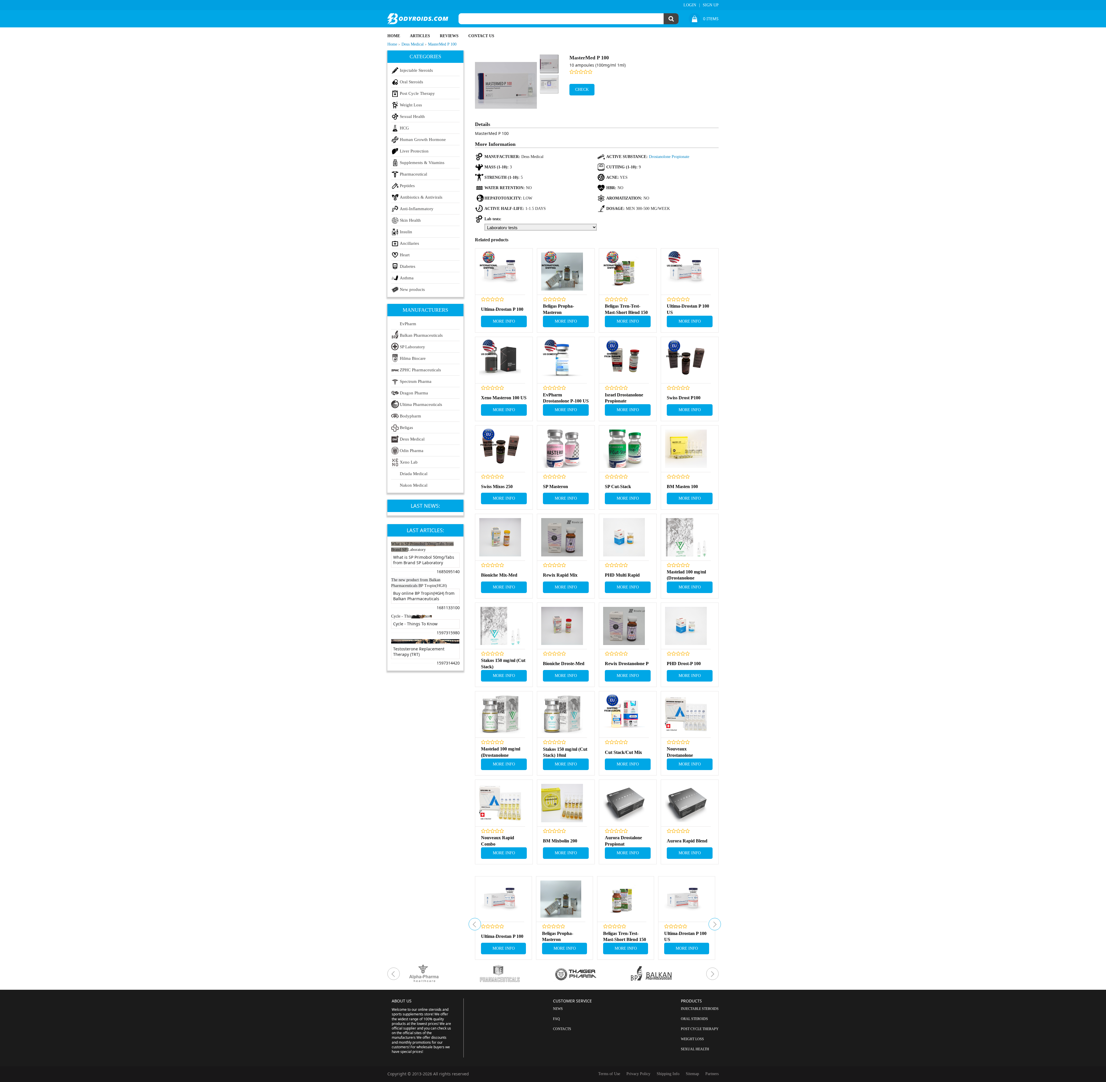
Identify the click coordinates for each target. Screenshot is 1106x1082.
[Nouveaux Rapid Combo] (500, 803)
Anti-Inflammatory (416, 208)
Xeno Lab (409, 462)
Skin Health (410, 220)
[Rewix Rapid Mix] (562, 537)
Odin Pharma (411, 450)
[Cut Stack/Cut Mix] (624, 714)
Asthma (407, 278)
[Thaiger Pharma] (591, 974)
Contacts (562, 1029)
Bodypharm (410, 416)
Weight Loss (411, 105)
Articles (420, 36)
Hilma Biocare (413, 358)
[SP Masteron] (562, 449)
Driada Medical (413, 473)
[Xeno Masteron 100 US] (500, 360)
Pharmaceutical (413, 174)
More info (504, 321)
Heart (405, 255)
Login (689, 5)
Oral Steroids (411, 82)
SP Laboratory (412, 347)
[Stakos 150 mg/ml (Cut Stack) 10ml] (562, 714)
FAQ (556, 1019)
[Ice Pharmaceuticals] (515, 974)
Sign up (711, 5)
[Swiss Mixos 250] (500, 449)
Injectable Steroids (416, 70)
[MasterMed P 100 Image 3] (549, 84)
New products (412, 289)
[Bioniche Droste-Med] (562, 626)
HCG (404, 128)
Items (711, 18)
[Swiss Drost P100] (686, 360)
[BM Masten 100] (686, 449)
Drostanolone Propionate (669, 157)
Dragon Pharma (414, 393)
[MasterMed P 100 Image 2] (549, 64)
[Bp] (667, 974)
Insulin (406, 231)
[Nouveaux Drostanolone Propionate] (686, 714)
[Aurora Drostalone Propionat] (624, 803)
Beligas (406, 427)
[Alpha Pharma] (440, 974)
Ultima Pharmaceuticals (421, 404)
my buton (475, 924)
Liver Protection (414, 151)
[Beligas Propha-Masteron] (562, 272)
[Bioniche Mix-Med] (500, 537)
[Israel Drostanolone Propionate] (624, 360)
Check (582, 89)
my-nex (715, 924)
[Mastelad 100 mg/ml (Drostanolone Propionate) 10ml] (500, 714)
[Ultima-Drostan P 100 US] (686, 272)
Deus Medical (412, 439)
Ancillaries (409, 243)
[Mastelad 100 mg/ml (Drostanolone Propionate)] (686, 537)
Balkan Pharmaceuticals (421, 335)
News (558, 1009)
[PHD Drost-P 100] (686, 626)
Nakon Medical (413, 485)
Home (393, 36)
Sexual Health (412, 116)
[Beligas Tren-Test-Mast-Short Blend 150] (624, 272)
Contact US (481, 36)
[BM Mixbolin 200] (562, 803)
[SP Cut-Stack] (624, 449)
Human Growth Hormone (423, 139)
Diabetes (407, 266)
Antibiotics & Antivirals (421, 197)
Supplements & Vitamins (422, 162)
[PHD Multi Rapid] (624, 537)
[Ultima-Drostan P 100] (500, 272)
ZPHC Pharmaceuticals (420, 370)
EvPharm (408, 323)
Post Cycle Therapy (417, 93)
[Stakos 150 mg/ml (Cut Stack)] (500, 626)
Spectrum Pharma (415, 381)
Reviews (449, 36)
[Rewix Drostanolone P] (624, 626)
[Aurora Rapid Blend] (686, 803)
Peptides (407, 185)
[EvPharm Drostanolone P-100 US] (562, 360)
